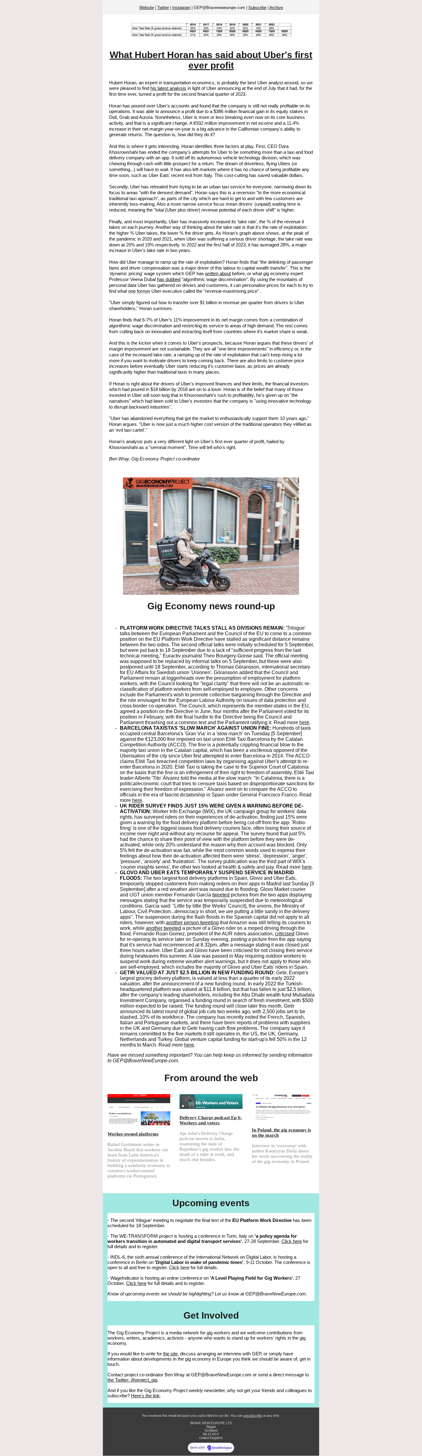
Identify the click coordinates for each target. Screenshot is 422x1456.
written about (218, 273)
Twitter (163, 7)
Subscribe (257, 7)
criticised (284, 933)
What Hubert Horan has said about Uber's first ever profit (211, 60)
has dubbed (168, 279)
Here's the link (145, 1395)
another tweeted (163, 928)
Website (146, 7)
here (304, 722)
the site (170, 1353)
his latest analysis (168, 88)
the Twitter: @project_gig (132, 1380)
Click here (291, 1241)
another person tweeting (192, 922)
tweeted (221, 894)
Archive (276, 7)
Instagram (181, 7)
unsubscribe (252, 1415)
